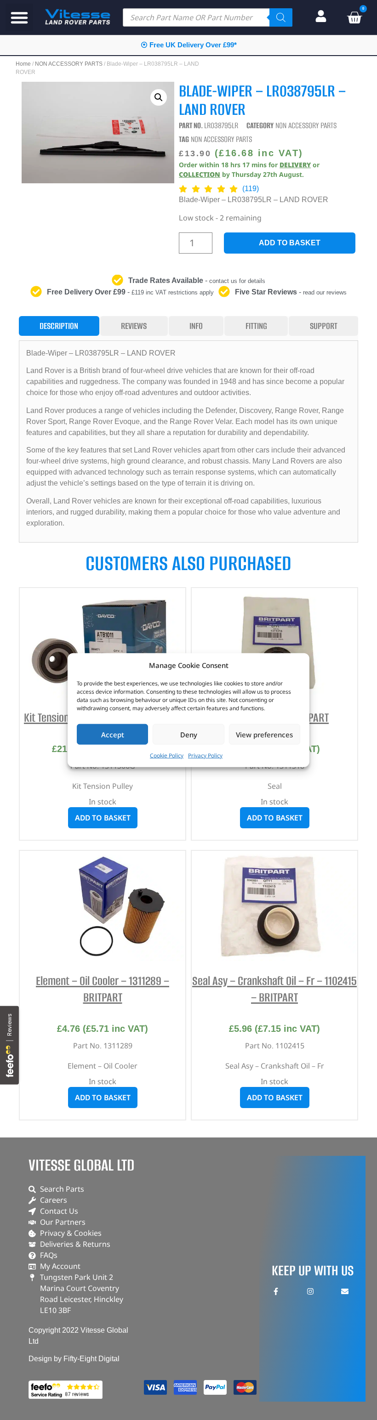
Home (23, 64)
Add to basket (289, 243)
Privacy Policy (205, 755)
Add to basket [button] (103, 818)
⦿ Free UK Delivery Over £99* (189, 45)
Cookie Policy (166, 755)
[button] (19, 17)
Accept (112, 734)
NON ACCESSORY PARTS (69, 64)
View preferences (264, 734)
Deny (188, 734)
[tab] (59, 326)
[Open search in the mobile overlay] (207, 17)
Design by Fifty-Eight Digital (74, 1359)
